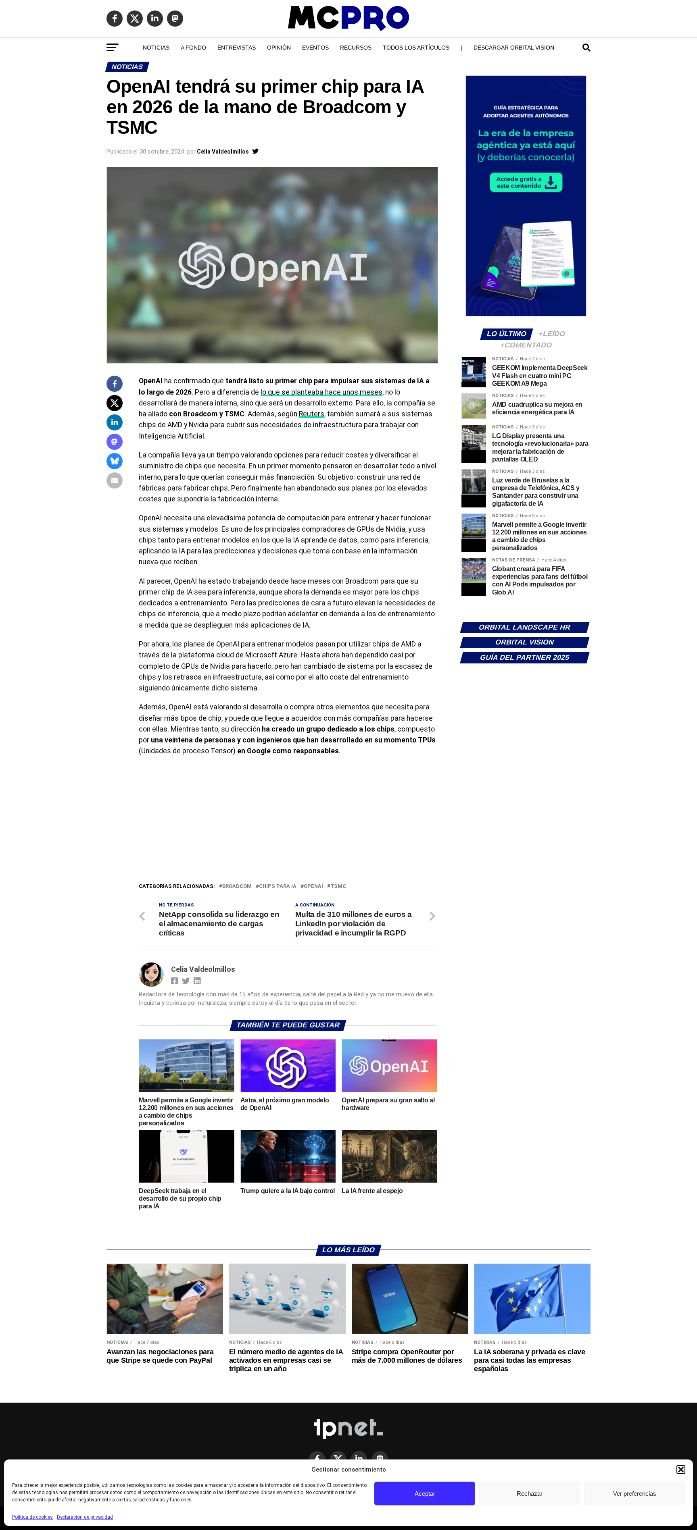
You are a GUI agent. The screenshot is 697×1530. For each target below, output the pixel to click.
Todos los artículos (416, 47)
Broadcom (237, 886)
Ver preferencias (634, 1493)
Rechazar (530, 1493)
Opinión (279, 47)
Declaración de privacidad (85, 1517)
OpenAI (313, 886)
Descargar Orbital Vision (514, 47)
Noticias (156, 47)
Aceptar (425, 1493)
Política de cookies (32, 1517)
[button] (681, 1470)
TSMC (338, 886)
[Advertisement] (288, 821)
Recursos (355, 47)
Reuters (311, 414)
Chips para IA (277, 886)
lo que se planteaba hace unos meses (321, 392)
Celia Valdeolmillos (223, 151)
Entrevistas (236, 47)
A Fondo (193, 47)
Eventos (315, 47)
